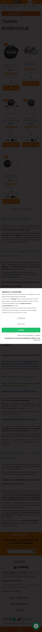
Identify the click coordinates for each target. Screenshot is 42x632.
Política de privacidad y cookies (28, 335)
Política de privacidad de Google (18, 312)
